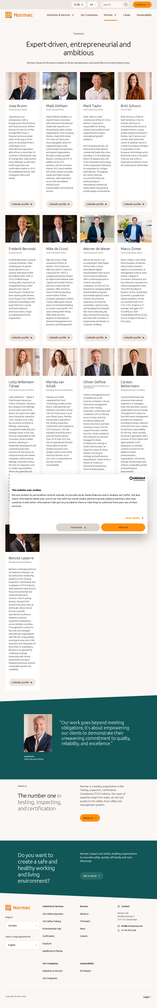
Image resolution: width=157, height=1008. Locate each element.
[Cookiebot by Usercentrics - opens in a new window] (131, 479)
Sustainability (144, 15)
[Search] (126, 4)
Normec (108, 15)
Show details (132, 518)
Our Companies (89, 15)
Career (126, 15)
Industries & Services (58, 15)
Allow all (123, 527)
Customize (76, 527)
